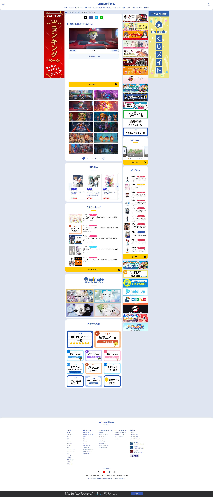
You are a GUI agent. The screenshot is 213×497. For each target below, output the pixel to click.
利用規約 (101, 432)
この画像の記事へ (92, 84)
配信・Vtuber (139, 7)
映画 (104, 7)
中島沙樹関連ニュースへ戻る (94, 56)
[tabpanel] (135, 151)
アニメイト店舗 (134, 436)
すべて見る (135, 257)
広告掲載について (103, 447)
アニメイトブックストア (120, 432)
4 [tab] (135, 158)
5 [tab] (137, 158)
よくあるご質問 (102, 443)
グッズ (100, 7)
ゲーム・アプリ (118, 7)
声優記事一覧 (86, 447)
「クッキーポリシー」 (99, 494)
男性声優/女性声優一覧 (88, 449)
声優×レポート (86, 453)
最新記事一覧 (86, 432)
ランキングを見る (93, 269)
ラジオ (89, 7)
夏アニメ (85, 439)
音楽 (124, 7)
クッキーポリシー (103, 436)
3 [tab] (133, 158)
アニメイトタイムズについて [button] (106, 430)
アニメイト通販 (134, 434)
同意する (137, 494)
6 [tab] (139, 158)
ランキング (71, 7)
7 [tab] (141, 158)
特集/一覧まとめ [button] (87, 430)
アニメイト (133, 432)
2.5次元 (133, 7)
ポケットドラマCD (119, 436)
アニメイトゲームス (119, 434)
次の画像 (114, 50)
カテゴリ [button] (69, 430)
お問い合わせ (102, 441)
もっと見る (135, 162)
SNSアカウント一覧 (103, 445)
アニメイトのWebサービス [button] (120, 430)
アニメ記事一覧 (86, 445)
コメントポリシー (103, 439)
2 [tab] (131, 158)
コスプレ (128, 7)
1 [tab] (128, 158)
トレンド (77, 7)
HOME (65, 7)
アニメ (81, 7)
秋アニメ (85, 441)
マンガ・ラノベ (110, 7)
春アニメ (85, 436)
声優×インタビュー (87, 451)
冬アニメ (85, 443)
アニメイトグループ (135, 439)
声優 (86, 7)
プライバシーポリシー (104, 434)
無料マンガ (146, 7)
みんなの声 (95, 7)
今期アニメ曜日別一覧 (88, 434)
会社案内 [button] (132, 430)
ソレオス (117, 439)
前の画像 (73, 50)
